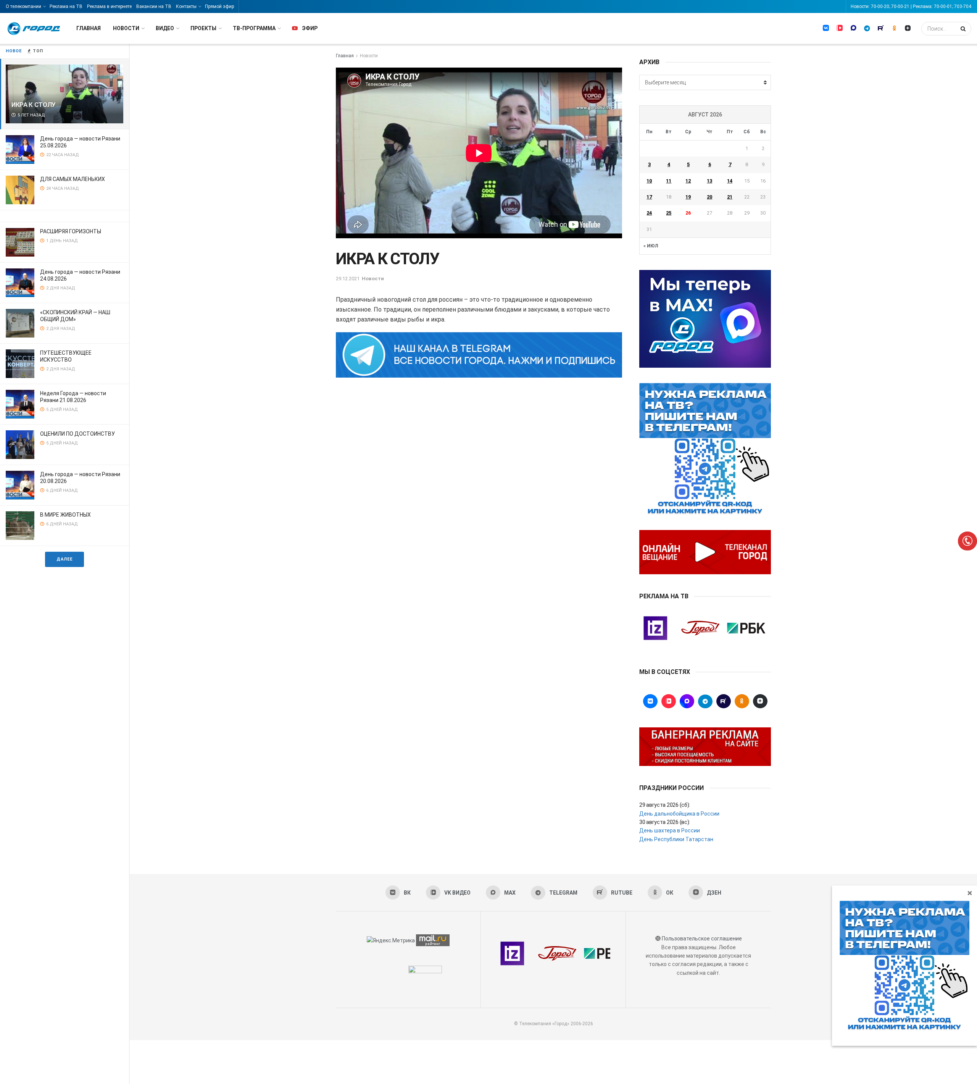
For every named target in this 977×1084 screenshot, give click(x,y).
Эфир (310, 28)
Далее (64, 559)
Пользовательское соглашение (702, 938)
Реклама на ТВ (66, 6)
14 (729, 181)
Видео (165, 28)
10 (649, 181)
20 (709, 197)
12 (688, 181)
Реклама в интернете (109, 6)
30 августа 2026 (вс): (664, 822)
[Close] (970, 893)
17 (649, 197)
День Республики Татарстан (676, 839)
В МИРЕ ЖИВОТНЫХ (65, 515)
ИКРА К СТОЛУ (33, 104)
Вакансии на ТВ (153, 6)
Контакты (186, 6)
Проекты (203, 28)
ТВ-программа (254, 28)
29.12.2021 (348, 278)
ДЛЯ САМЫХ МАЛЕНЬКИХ (72, 179)
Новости (126, 28)
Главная (88, 28)
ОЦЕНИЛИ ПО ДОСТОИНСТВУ (77, 434)
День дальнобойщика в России (679, 814)
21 (729, 197)
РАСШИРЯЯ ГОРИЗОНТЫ (70, 231)
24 (649, 213)
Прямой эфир (219, 6)
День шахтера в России (669, 830)
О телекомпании (23, 6)
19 (688, 197)
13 (709, 181)
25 (668, 213)
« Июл (650, 246)
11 (668, 181)
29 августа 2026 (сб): (664, 805)
